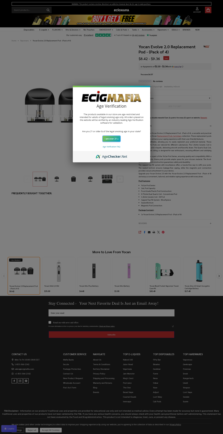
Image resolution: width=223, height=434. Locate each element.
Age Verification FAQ (111, 146)
